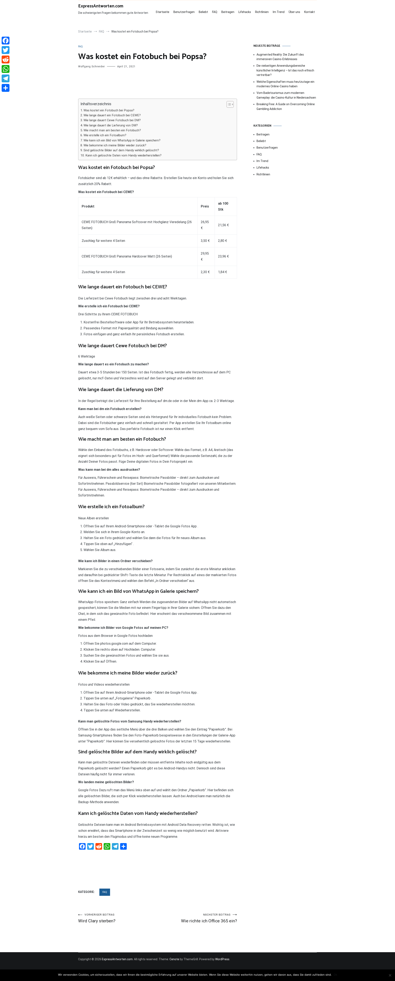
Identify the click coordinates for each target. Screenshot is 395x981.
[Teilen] (5, 88)
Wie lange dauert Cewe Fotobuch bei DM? (112, 120)
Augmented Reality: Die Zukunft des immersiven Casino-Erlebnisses (280, 57)
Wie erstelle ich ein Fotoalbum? (105, 135)
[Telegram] (5, 78)
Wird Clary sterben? (96, 918)
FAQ (214, 12)
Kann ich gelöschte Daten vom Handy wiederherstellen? (123, 155)
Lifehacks (244, 12)
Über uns (294, 12)
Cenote (174, 959)
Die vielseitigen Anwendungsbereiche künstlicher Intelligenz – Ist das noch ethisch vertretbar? (285, 70)
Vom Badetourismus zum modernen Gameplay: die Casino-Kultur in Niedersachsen (286, 95)
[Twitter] (5, 50)
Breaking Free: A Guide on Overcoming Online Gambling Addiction (286, 106)
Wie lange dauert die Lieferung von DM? (111, 125)
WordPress (222, 959)
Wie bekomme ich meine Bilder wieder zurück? (115, 145)
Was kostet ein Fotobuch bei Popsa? (109, 110)
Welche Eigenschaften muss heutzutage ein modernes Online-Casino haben (285, 84)
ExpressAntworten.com (100, 6)
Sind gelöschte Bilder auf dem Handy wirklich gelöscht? (121, 150)
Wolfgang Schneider (91, 66)
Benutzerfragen (184, 12)
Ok (335, 974)
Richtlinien (262, 12)
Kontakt (309, 12)
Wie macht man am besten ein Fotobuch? (112, 130)
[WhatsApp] (5, 69)
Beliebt (203, 12)
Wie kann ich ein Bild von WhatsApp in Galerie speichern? (122, 140)
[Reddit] (5, 59)
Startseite (162, 12)
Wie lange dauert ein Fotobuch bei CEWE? (112, 115)
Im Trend (279, 12)
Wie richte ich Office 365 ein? (209, 918)
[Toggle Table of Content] (228, 104)
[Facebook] (5, 40)
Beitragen (227, 12)
